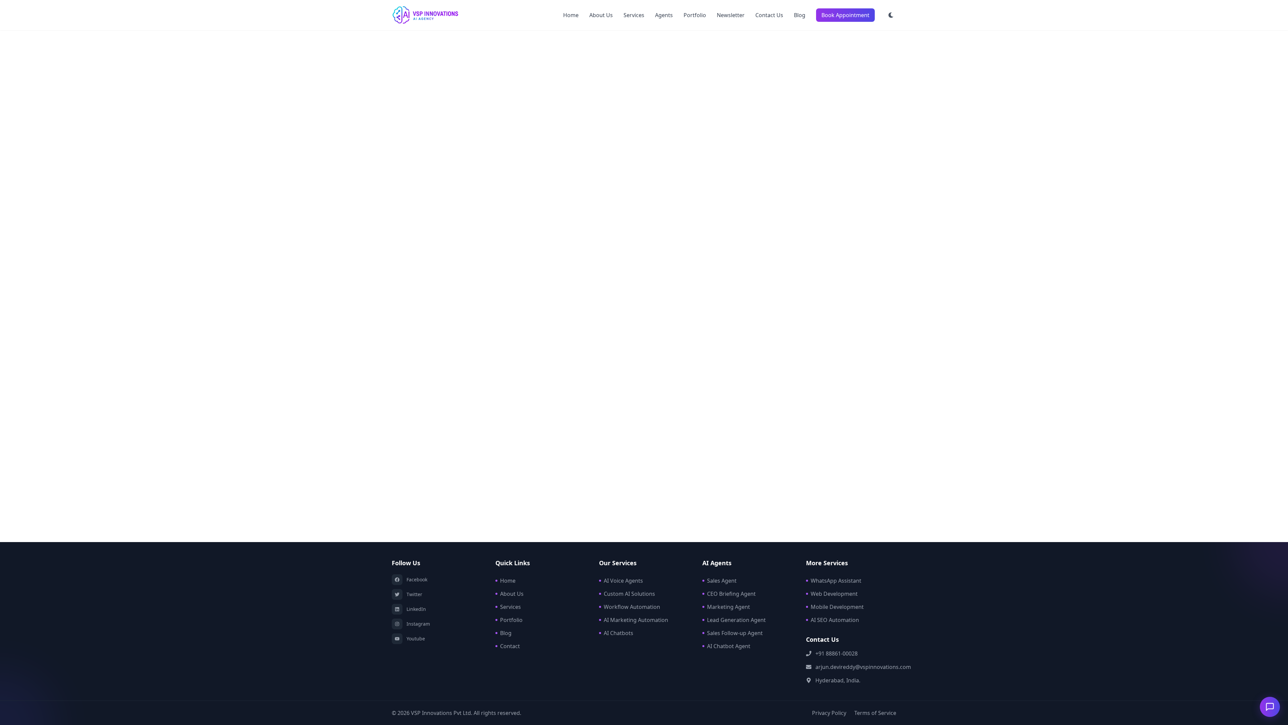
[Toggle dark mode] (890, 15)
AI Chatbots (618, 633)
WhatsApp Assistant (836, 580)
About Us (601, 15)
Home (571, 15)
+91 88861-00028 (836, 653)
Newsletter (731, 15)
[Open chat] (1270, 707)
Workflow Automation (632, 607)
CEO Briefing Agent (731, 593)
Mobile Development (837, 607)
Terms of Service (875, 713)
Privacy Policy (829, 713)
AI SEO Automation (835, 620)
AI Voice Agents (623, 580)
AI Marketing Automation (636, 620)
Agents (664, 15)
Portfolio (695, 15)
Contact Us (769, 15)
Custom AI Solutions (629, 593)
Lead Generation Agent (736, 620)
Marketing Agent (728, 607)
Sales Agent (722, 580)
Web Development (834, 593)
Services (634, 15)
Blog (799, 15)
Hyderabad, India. (837, 680)
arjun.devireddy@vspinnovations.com (863, 667)
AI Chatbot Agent (728, 646)
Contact (510, 646)
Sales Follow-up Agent (735, 633)
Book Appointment (845, 15)
